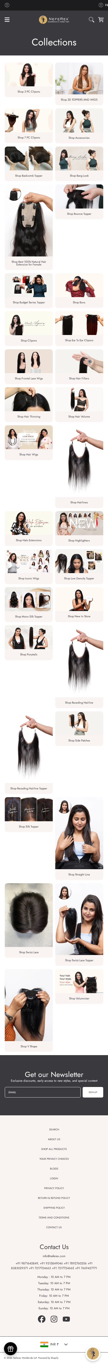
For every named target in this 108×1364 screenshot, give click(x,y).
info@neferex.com (54, 1256)
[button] (7, 19)
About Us (54, 1139)
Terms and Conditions (54, 1217)
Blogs (54, 1169)
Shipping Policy (54, 1208)
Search (54, 1129)
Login (54, 1178)
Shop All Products (54, 1149)
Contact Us (54, 1227)
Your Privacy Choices (54, 1159)
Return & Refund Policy (54, 1198)
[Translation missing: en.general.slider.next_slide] (101, 5)
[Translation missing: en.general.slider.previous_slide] (7, 5)
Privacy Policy (54, 1188)
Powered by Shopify (48, 1358)
